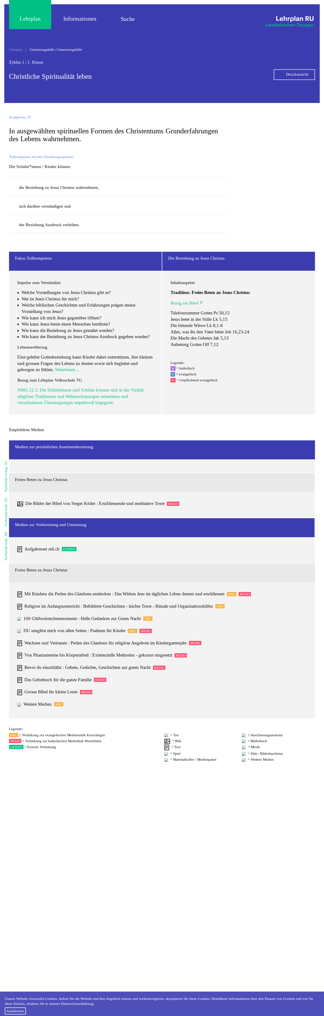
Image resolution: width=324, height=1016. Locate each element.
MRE (231, 594)
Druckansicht (297, 74)
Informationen (79, 19)
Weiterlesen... (67, 369)
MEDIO (173, 504)
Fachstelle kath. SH (6, 546)
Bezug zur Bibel (185, 303)
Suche (128, 19)
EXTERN (69, 549)
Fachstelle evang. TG (6, 476)
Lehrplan (30, 19)
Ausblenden (15, 1011)
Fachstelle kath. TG (6, 512)
